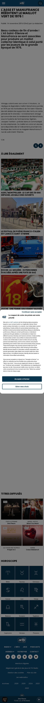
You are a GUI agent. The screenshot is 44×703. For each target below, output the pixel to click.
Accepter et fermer (22, 379)
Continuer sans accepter (32, 312)
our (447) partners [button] (13, 322)
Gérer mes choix (22, 386)
